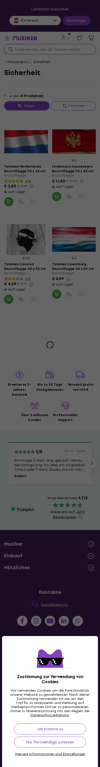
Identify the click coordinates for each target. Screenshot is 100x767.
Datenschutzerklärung (50, 715)
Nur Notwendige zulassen (50, 742)
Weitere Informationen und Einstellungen (50, 754)
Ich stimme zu (50, 729)
